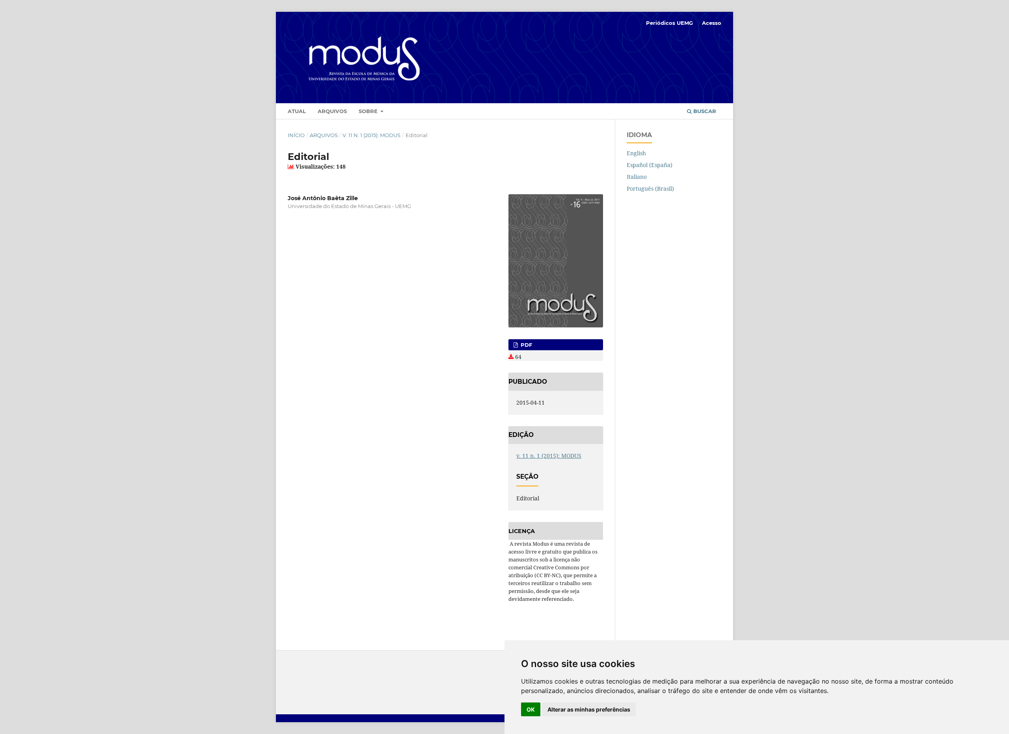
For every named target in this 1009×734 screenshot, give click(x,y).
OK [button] (531, 709)
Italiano (637, 176)
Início (296, 135)
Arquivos (332, 111)
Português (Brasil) (650, 188)
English (636, 153)
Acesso (711, 23)
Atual (297, 111)
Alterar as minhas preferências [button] (588, 709)
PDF (525, 345)
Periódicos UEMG (669, 23)
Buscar (704, 111)
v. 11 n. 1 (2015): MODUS (371, 135)
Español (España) (649, 165)
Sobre (369, 111)
